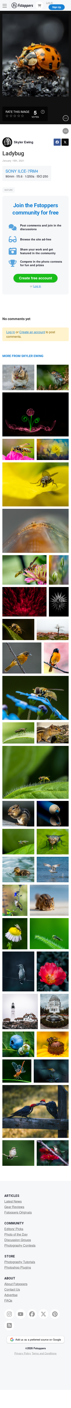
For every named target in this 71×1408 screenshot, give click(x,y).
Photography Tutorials (19, 1262)
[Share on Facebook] (57, 142)
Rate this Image (17, 112)
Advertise (11, 1295)
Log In (49, 2)
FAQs (8, 1300)
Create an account (32, 332)
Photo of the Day (16, 1234)
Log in (37, 286)
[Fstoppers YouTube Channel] (21, 1314)
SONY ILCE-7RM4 (22, 171)
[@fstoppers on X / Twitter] (43, 1314)
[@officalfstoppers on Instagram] (9, 1314)
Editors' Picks (13, 1229)
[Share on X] (65, 142)
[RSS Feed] (9, 1325)
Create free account (35, 278)
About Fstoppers (15, 1284)
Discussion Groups (17, 1240)
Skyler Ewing (23, 142)
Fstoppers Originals (18, 1212)
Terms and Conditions (44, 1353)
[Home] (22, 5)
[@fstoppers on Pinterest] (55, 1314)
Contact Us (12, 1289)
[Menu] (4, 5)
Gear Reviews (14, 1207)
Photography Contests (20, 1245)
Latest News (13, 1201)
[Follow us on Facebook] (32, 1314)
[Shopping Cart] (39, 5)
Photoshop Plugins (17, 1267)
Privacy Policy (22, 1353)
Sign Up (56, 7)
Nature (9, 190)
